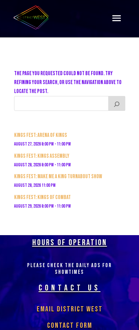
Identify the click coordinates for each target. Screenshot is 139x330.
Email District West (70, 309)
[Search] (116, 103)
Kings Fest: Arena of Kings (40, 135)
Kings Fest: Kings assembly (41, 156)
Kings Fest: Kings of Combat (42, 197)
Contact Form (69, 325)
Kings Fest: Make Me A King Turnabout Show (58, 176)
